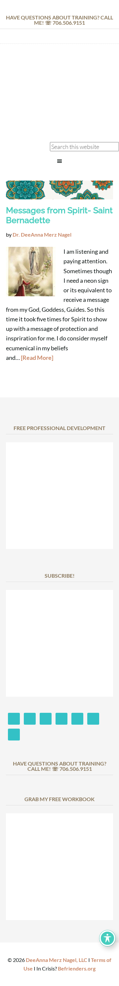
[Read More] (37, 357)
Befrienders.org (77, 968)
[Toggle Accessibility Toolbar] (107, 938)
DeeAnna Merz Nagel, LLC (56, 960)
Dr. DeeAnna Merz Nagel (59, 67)
